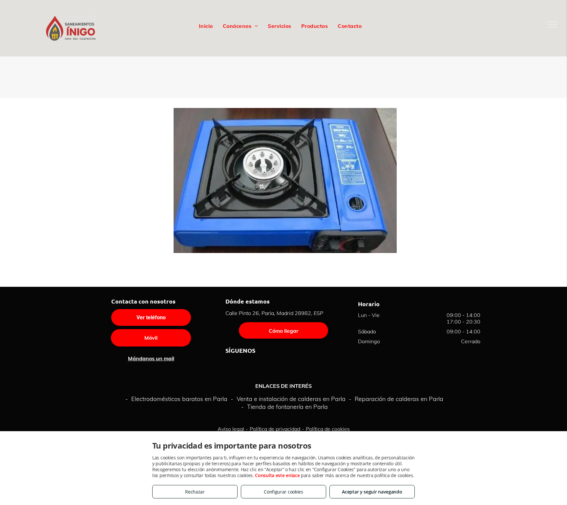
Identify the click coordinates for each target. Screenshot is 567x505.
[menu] (552, 24)
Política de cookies (328, 429)
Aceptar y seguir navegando (372, 492)
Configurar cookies (283, 492)
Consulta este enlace (277, 475)
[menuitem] (206, 26)
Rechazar (195, 492)
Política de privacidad (275, 429)
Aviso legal (231, 429)
